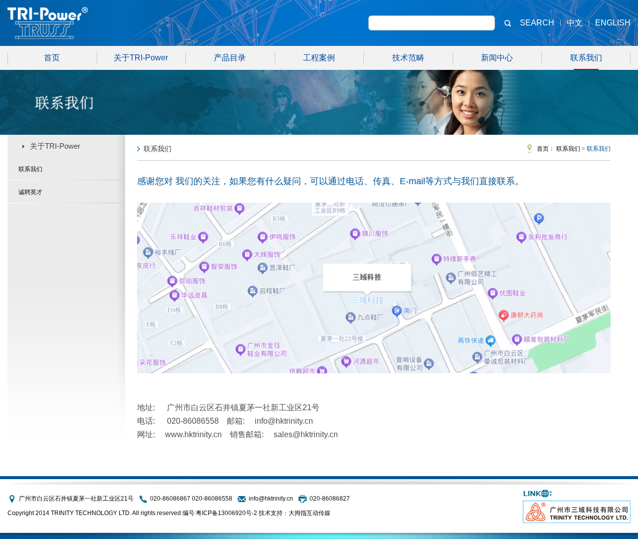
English (613, 22)
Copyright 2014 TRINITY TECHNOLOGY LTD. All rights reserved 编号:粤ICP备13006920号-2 (132, 513)
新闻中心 (497, 57)
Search (537, 22)
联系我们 (586, 57)
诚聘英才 (30, 192)
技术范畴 (408, 57)
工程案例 (319, 57)
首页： (546, 148)
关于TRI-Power (141, 57)
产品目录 (230, 57)
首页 (52, 57)
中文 (575, 22)
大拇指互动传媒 (309, 513)
